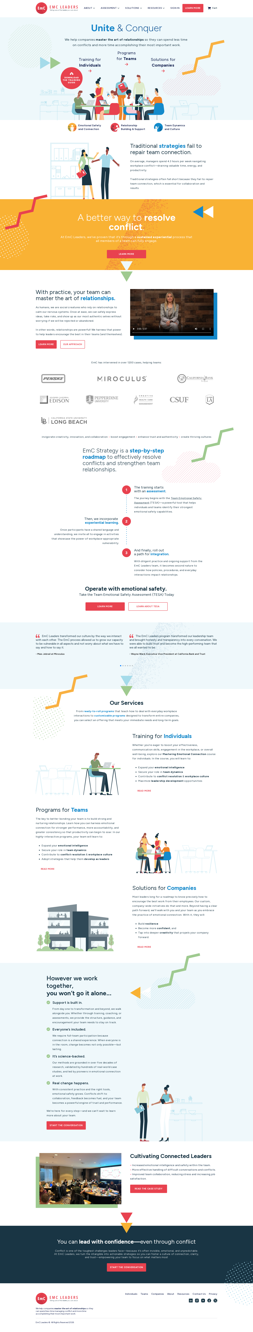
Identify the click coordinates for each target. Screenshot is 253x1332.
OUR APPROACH (72, 344)
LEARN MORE (126, 254)
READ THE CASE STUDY (148, 1188)
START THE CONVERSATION (66, 1125)
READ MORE (144, 791)
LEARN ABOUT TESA (147, 606)
